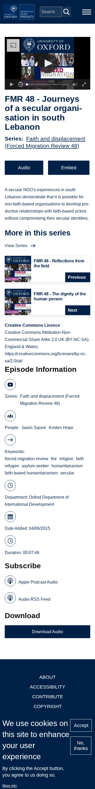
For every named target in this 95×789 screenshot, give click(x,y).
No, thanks (81, 745)
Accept (81, 725)
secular (67, 473)
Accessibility (47, 687)
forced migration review (26, 458)
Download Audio (47, 631)
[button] (48, 63)
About (47, 677)
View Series (16, 245)
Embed (68, 167)
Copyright (48, 706)
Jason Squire (33, 427)
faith (80, 458)
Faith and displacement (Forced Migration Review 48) (49, 400)
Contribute (47, 696)
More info (9, 786)
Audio (24, 167)
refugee (12, 466)
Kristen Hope (61, 427)
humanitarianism (67, 466)
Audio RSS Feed (34, 599)
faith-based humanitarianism (31, 473)
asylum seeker (35, 466)
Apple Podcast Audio (38, 582)
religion (66, 458)
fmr (54, 458)
